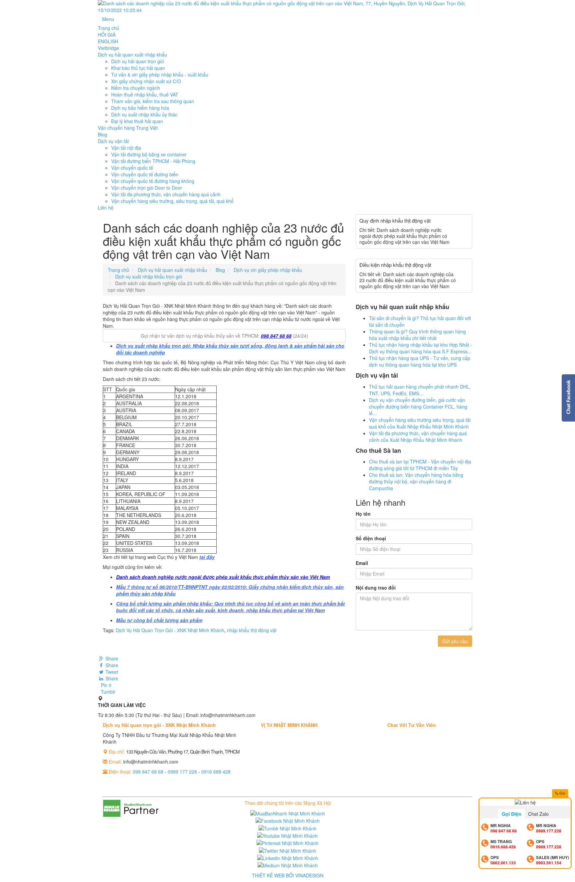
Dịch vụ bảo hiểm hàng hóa (140, 107)
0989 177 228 (182, 771)
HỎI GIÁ (106, 34)
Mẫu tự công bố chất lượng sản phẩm (159, 620)
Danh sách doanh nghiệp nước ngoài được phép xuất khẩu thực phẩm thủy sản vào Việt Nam (223, 577)
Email (362, 563)
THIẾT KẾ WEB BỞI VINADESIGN (287, 875)
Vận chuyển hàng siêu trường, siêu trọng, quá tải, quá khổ (172, 201)
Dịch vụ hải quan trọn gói (137, 61)
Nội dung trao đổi (376, 587)
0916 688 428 (216, 771)
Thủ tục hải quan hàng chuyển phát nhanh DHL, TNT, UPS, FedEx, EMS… (420, 390)
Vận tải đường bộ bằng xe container (149, 154)
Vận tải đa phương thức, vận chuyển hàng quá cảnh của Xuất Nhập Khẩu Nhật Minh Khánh (418, 436)
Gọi (561, 792)
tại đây (207, 557)
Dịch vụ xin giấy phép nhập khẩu (268, 269)
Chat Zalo (538, 813)
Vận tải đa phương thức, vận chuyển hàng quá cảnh (166, 194)
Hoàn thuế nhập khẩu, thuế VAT (144, 94)
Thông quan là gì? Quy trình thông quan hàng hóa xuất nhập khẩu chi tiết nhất (417, 334)
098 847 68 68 (276, 335)
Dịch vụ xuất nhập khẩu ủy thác (144, 114)
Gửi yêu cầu (455, 641)
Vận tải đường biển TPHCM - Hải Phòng (153, 161)
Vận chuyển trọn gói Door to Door (146, 187)
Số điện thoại (371, 538)
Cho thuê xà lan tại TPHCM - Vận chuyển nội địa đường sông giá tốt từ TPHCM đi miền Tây (420, 464)
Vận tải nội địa (126, 147)
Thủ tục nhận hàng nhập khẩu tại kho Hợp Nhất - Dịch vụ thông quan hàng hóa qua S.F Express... (420, 348)
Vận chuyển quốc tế (132, 167)
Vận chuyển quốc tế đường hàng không (152, 181)
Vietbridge (108, 48)
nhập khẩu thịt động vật (252, 630)
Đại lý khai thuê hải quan (137, 121)
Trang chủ (108, 28)
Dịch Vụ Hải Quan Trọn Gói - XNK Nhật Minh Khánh (170, 630)
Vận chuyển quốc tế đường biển (144, 174)
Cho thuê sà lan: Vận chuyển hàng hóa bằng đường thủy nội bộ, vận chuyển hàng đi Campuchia (416, 481)
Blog (102, 134)
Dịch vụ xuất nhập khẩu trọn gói (148, 276)
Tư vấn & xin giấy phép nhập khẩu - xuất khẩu (159, 74)
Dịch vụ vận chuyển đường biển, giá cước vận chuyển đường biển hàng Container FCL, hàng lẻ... (418, 407)
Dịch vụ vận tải (113, 141)
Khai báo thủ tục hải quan (138, 68)
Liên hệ (105, 207)
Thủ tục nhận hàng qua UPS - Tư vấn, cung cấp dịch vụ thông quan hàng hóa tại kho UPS (419, 361)
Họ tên (363, 513)
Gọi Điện (511, 813)
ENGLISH (108, 41)
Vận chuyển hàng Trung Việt (128, 127)
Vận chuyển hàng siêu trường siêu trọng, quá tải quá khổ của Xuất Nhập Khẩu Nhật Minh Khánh (420, 423)
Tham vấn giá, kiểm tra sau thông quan (152, 101)
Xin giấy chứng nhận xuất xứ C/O (146, 81)
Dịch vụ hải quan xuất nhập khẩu (132, 54)
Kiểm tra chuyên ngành (135, 88)
